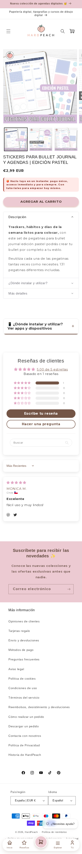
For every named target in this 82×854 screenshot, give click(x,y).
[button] (8, 31)
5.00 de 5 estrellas (52, 369)
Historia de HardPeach (24, 754)
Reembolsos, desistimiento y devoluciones (39, 707)
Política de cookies (22, 678)
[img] (16, 483)
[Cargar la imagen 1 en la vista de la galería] (15, 139)
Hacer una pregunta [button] (41, 424)
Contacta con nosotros (24, 735)
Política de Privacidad (24, 745)
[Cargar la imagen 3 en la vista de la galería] (66, 139)
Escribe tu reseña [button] (41, 413)
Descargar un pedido (23, 726)
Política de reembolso (54, 832)
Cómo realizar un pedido (26, 716)
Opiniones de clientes (24, 621)
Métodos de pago (21, 650)
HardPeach (31, 832)
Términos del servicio (24, 697)
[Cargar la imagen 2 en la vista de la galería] (41, 139)
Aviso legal (16, 669)
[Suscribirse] (68, 589)
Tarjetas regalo (19, 631)
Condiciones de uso (22, 688)
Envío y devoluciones (23, 640)
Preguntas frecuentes (24, 659)
